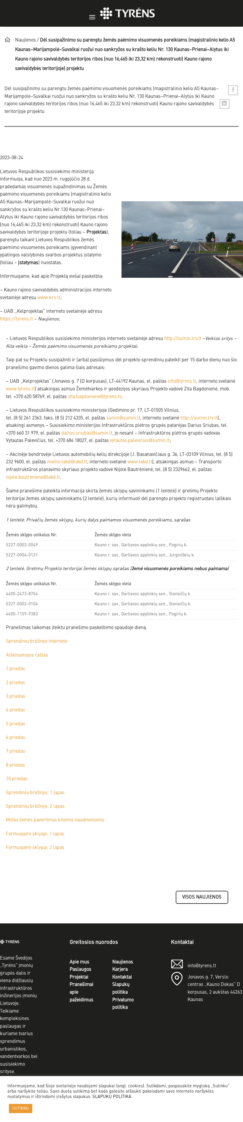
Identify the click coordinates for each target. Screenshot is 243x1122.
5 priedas (15, 724)
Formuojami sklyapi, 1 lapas (35, 834)
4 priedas (15, 710)
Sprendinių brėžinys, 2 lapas (35, 806)
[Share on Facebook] (233, 90)
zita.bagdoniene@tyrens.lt (94, 397)
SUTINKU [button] (20, 1108)
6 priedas (15, 737)
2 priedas (15, 683)
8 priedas (15, 765)
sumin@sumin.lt (123, 418)
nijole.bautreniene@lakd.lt (33, 477)
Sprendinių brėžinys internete (36, 641)
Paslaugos (80, 969)
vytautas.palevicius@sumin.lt (140, 440)
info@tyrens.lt (182, 381)
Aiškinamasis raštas (27, 655)
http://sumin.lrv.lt (182, 338)
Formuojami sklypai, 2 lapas (35, 847)
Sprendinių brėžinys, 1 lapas (35, 793)
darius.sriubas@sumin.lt (86, 433)
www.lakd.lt (139, 462)
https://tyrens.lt (16, 319)
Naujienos (25, 40)
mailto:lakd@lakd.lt (67, 462)
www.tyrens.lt (20, 389)
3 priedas (15, 696)
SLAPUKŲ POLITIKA (111, 1097)
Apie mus (79, 962)
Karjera (120, 969)
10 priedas (17, 779)
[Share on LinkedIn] (224, 104)
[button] (92, 13)
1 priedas (15, 669)
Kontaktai (122, 977)
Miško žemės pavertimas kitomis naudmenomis (55, 820)
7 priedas (15, 751)
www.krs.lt (48, 298)
